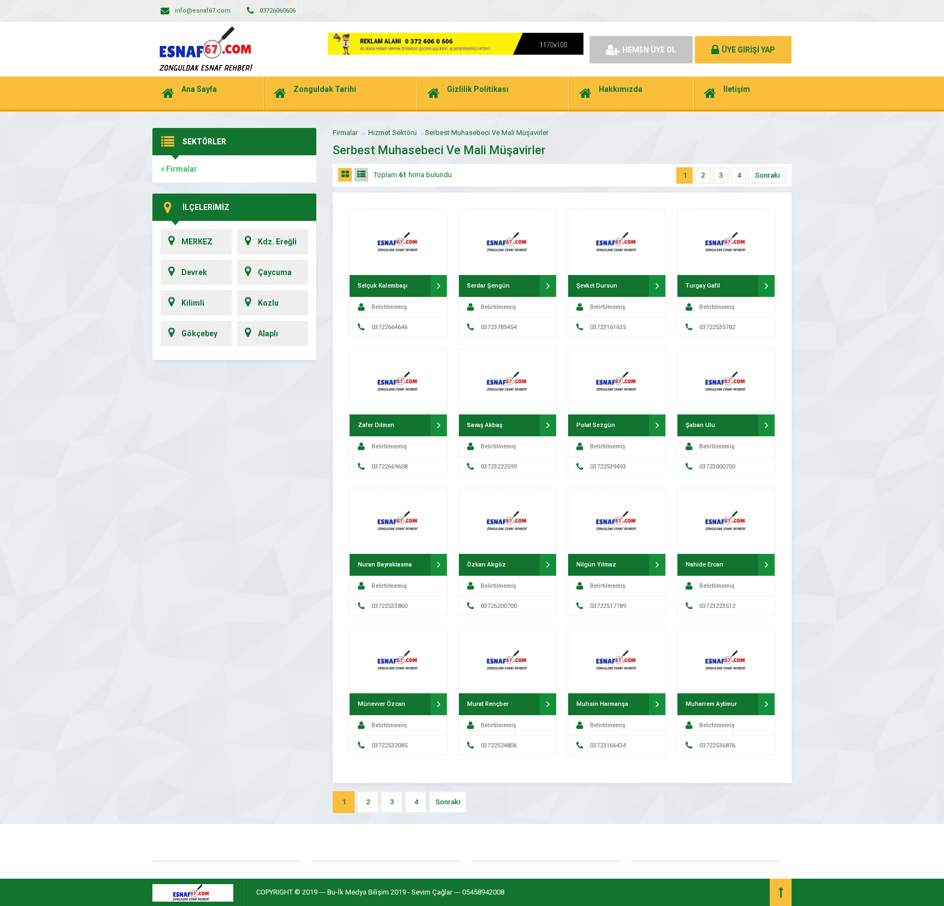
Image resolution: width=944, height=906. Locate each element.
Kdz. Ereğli (277, 241)
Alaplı (268, 333)
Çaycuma (275, 272)
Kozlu (268, 303)
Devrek (194, 272)
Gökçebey (199, 333)
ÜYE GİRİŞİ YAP (748, 49)
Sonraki (767, 175)
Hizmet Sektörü (392, 132)
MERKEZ (197, 241)
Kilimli (192, 303)
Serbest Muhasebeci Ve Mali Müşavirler (486, 132)
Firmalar (180, 169)
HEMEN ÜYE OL (649, 49)
